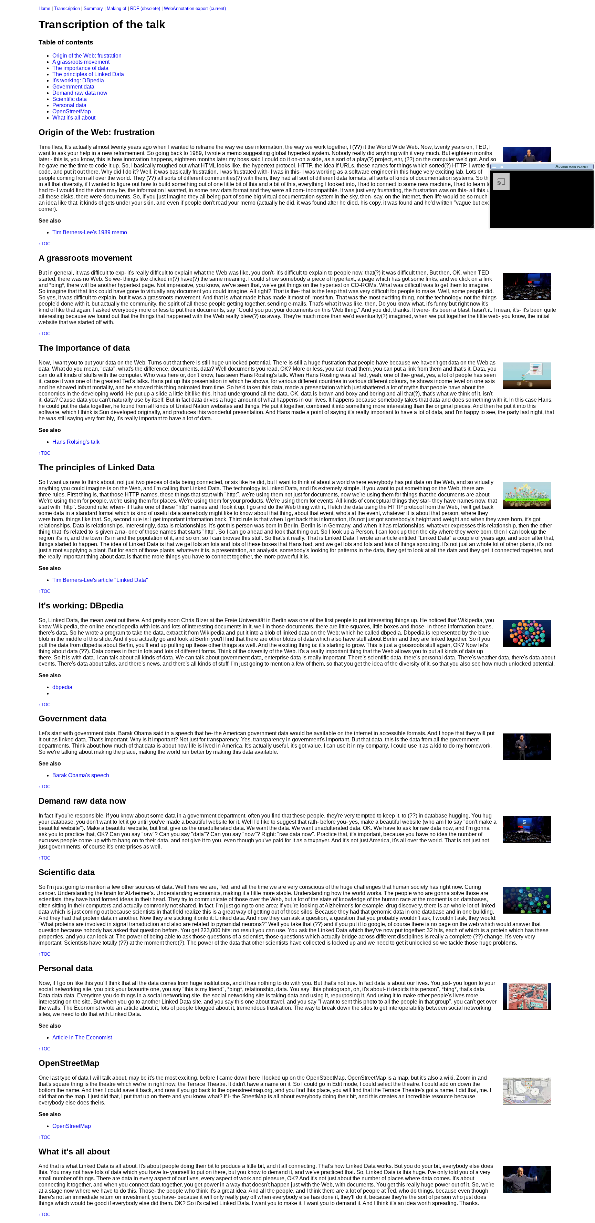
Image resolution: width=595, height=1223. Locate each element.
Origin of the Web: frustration (87, 56)
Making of (116, 8)
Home (44, 8)
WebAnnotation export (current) (195, 8)
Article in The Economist (82, 1037)
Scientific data (69, 99)
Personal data (69, 105)
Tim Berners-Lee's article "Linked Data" (100, 580)
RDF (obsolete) (145, 8)
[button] (494, 167)
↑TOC (44, 243)
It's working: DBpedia (78, 80)
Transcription (67, 8)
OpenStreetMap (71, 111)
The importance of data (80, 68)
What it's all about (73, 118)
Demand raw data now (79, 93)
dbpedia (62, 687)
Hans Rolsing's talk (76, 442)
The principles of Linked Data (88, 74)
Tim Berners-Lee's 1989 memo (89, 232)
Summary (93, 8)
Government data (73, 87)
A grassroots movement (80, 62)
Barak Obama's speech (80, 775)
